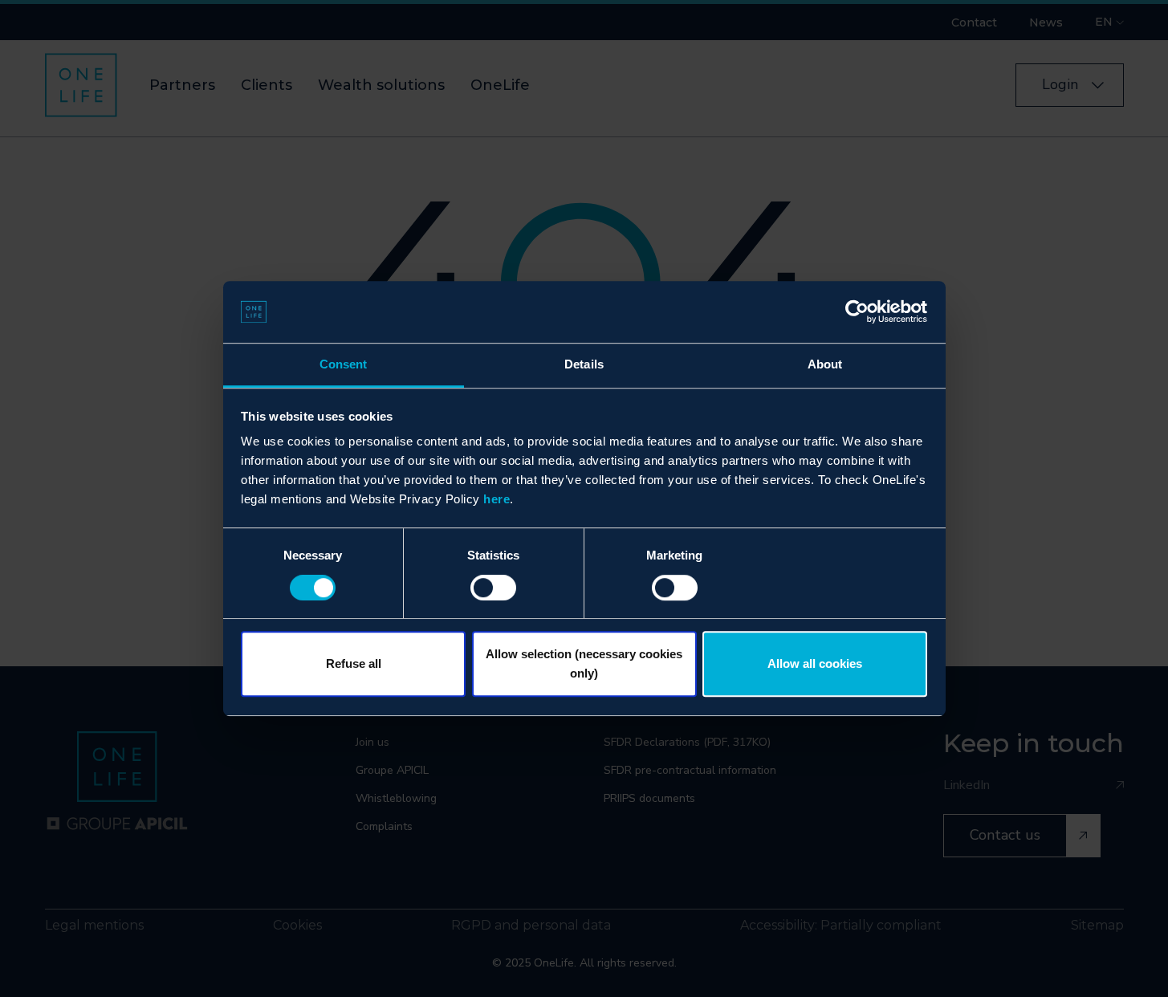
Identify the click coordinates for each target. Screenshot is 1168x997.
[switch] (493, 587)
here (496, 500)
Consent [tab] (343, 364)
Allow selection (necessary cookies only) (584, 663)
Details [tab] (584, 364)
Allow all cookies (814, 663)
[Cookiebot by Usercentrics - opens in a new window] (857, 312)
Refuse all (353, 663)
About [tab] (825, 364)
